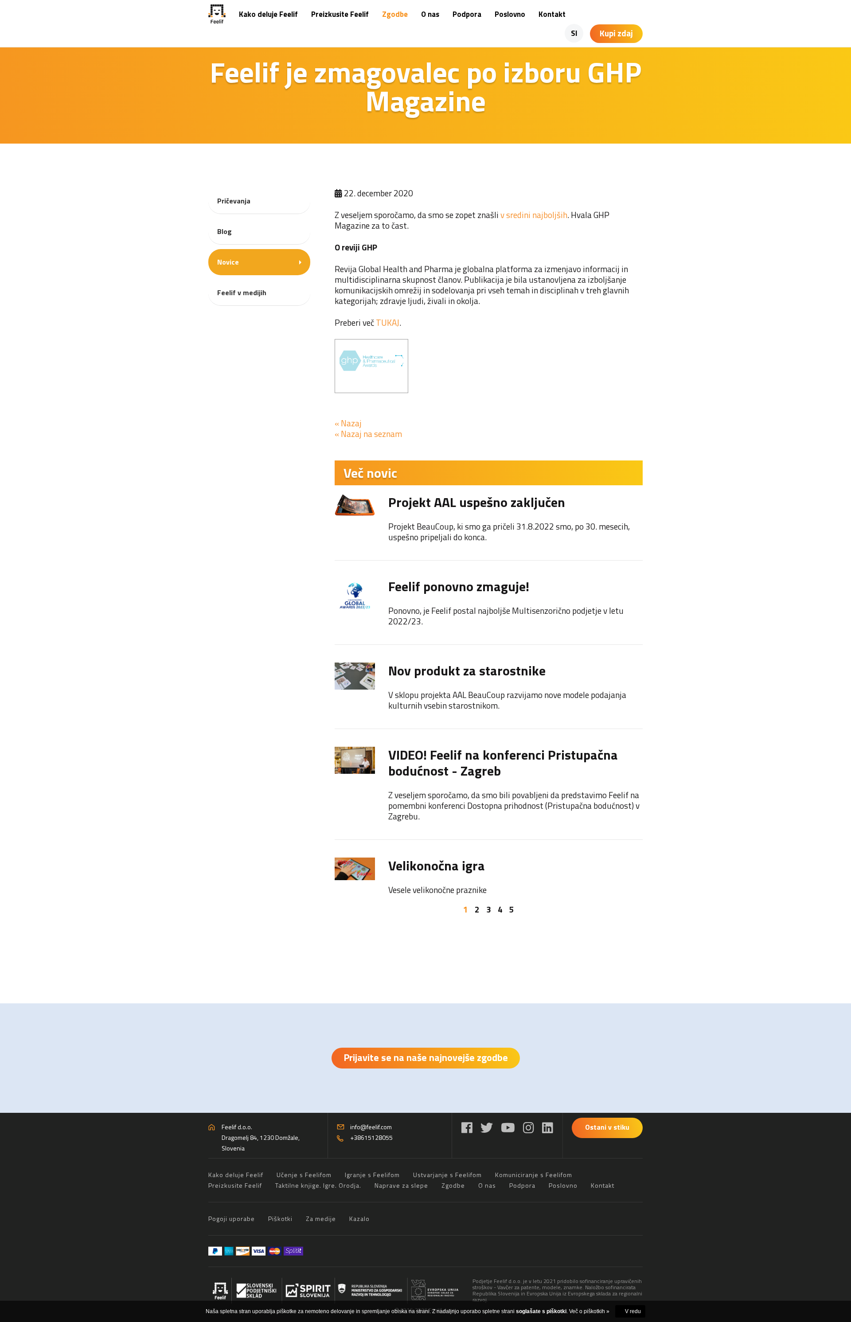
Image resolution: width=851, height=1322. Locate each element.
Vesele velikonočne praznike (437, 889)
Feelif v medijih (241, 292)
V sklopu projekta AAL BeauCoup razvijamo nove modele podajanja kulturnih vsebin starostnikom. (507, 700)
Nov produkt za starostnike (467, 670)
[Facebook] (466, 1127)
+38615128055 (371, 1137)
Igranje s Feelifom (372, 1174)
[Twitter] (486, 1127)
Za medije (321, 1218)
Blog (224, 231)
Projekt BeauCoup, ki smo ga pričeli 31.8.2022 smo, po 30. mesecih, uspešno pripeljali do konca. (509, 531)
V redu (633, 1311)
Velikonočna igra (436, 865)
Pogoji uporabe (231, 1218)
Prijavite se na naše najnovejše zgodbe (425, 1057)
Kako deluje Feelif (268, 14)
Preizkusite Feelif (340, 14)
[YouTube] (508, 1127)
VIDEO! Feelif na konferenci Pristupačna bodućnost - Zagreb (503, 763)
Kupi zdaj (616, 33)
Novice (228, 262)
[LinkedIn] (547, 1127)
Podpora (467, 14)
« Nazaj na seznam (368, 433)
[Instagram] (528, 1127)
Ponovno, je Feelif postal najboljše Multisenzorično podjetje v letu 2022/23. (506, 616)
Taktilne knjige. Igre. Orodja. (318, 1185)
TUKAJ (387, 322)
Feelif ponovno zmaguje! (458, 586)
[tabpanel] (489, 694)
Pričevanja (233, 200)
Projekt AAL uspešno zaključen (476, 502)
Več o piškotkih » (589, 1311)
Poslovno (510, 14)
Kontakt (552, 14)
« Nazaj (348, 423)
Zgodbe (395, 14)
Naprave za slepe (401, 1185)
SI (574, 33)
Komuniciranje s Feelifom (533, 1174)
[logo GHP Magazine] (371, 366)
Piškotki (280, 1218)
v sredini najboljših (533, 214)
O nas (430, 14)
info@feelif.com (371, 1126)
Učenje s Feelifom (304, 1174)
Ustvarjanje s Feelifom (447, 1174)
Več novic (370, 473)
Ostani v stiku (607, 1127)
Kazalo (359, 1218)
